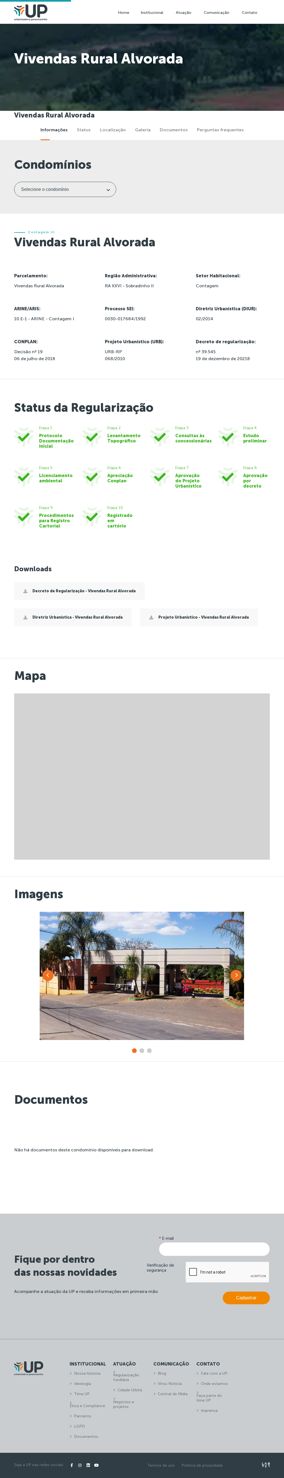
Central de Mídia (172, 1394)
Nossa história (87, 1373)
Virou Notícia (170, 1383)
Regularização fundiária (126, 1377)
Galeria (143, 129)
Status (84, 129)
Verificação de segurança (160, 1268)
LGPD (79, 1426)
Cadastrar (246, 1297)
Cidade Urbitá (130, 1390)
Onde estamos (214, 1383)
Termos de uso (161, 1465)
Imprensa (209, 1410)
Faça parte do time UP (209, 1398)
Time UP (82, 1394)
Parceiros (82, 1416)
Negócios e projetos (123, 1404)
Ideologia (82, 1383)
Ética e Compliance (87, 1405)
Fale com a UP (214, 1373)
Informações (54, 129)
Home (123, 12)
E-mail (166, 1238)
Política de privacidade (202, 1465)
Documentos (174, 129)
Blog (162, 1373)
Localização (113, 129)
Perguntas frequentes (220, 129)
